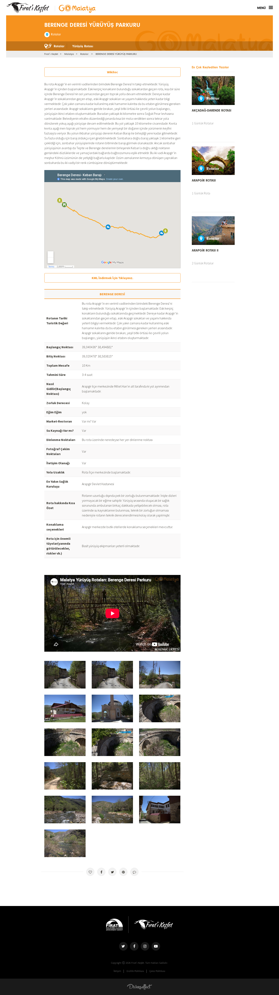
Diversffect (139, 987)
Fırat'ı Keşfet (27, 7)
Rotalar (84, 54)
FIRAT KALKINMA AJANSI (114, 924)
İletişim (117, 970)
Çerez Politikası (157, 970)
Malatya (69, 54)
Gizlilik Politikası (135, 970)
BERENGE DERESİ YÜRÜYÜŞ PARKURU (116, 54)
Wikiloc (112, 72)
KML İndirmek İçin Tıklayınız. (112, 278)
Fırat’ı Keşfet (51, 54)
